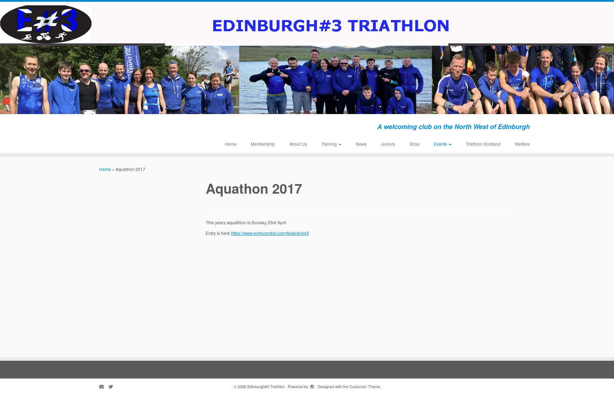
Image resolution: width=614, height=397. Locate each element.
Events (441, 144)
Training (329, 144)
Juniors (388, 144)
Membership (263, 144)
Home (231, 144)
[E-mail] (103, 386)
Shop (414, 144)
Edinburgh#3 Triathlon (266, 386)
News (361, 144)
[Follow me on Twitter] (113, 386)
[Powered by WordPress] (311, 384)
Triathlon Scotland (483, 144)
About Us (298, 144)
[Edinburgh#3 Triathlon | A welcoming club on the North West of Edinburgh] (307, 59)
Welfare (522, 144)
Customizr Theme (364, 386)
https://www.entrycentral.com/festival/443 (270, 233)
